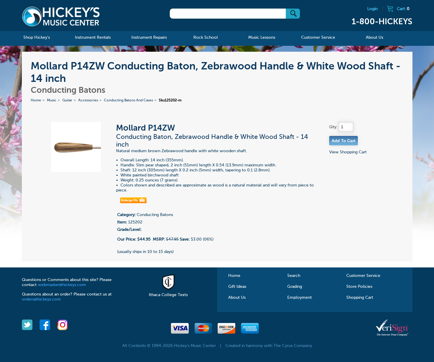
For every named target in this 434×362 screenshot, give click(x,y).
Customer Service (363, 276)
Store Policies (359, 287)
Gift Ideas (237, 287)
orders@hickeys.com (41, 299)
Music (51, 100)
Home (36, 100)
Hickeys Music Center (61, 16)
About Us (237, 298)
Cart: (403, 9)
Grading (294, 287)
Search (293, 276)
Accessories (88, 100)
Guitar (67, 100)
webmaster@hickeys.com (62, 285)
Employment (299, 298)
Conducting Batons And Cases (128, 100)
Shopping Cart (359, 298)
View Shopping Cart (348, 152)
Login (372, 9)
